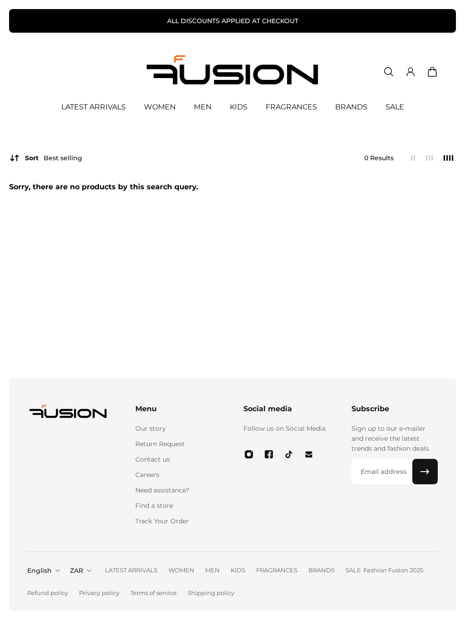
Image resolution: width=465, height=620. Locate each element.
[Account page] (410, 72)
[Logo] (232, 72)
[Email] (309, 454)
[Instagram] (249, 454)
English (39, 570)
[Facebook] (269, 454)
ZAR (76, 570)
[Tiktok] (289, 454)
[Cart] (432, 72)
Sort (53, 158)
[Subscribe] (425, 471)
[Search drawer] (389, 72)
